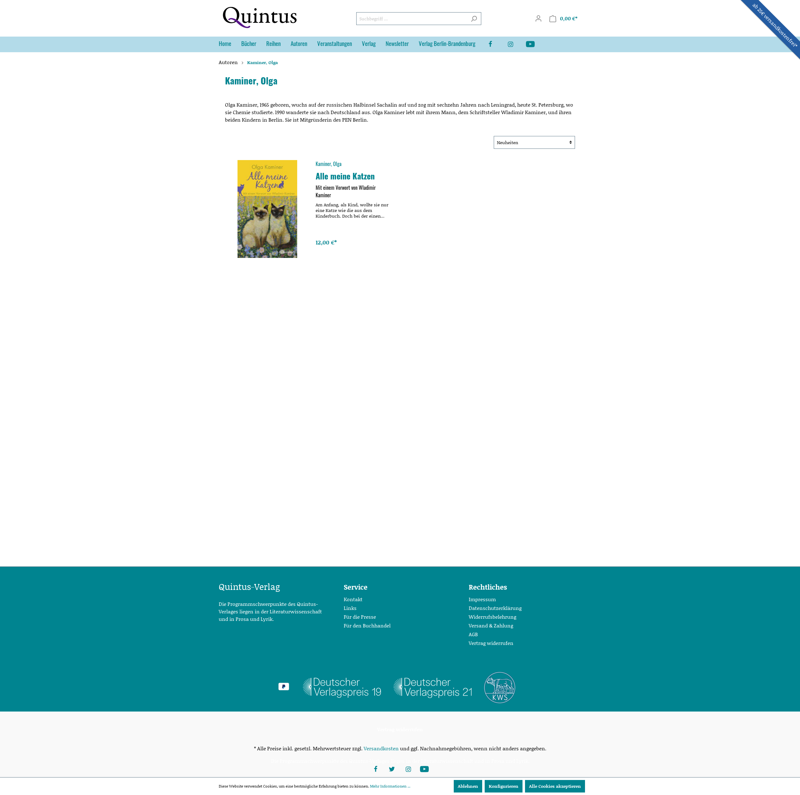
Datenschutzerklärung (495, 607)
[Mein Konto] (538, 18)
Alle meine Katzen (345, 176)
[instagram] (515, 44)
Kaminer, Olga (329, 164)
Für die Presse (360, 616)
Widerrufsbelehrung (492, 616)
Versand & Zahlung (491, 625)
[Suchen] (474, 18)
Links (350, 607)
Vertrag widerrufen (491, 643)
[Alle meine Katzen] (267, 209)
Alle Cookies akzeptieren (555, 786)
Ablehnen (468, 786)
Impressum (482, 599)
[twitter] (392, 768)
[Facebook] (495, 44)
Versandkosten (381, 748)
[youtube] (535, 44)
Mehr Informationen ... (390, 786)
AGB (473, 634)
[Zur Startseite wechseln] (259, 17)
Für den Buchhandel (367, 625)
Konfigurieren (503, 786)
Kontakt (353, 599)
